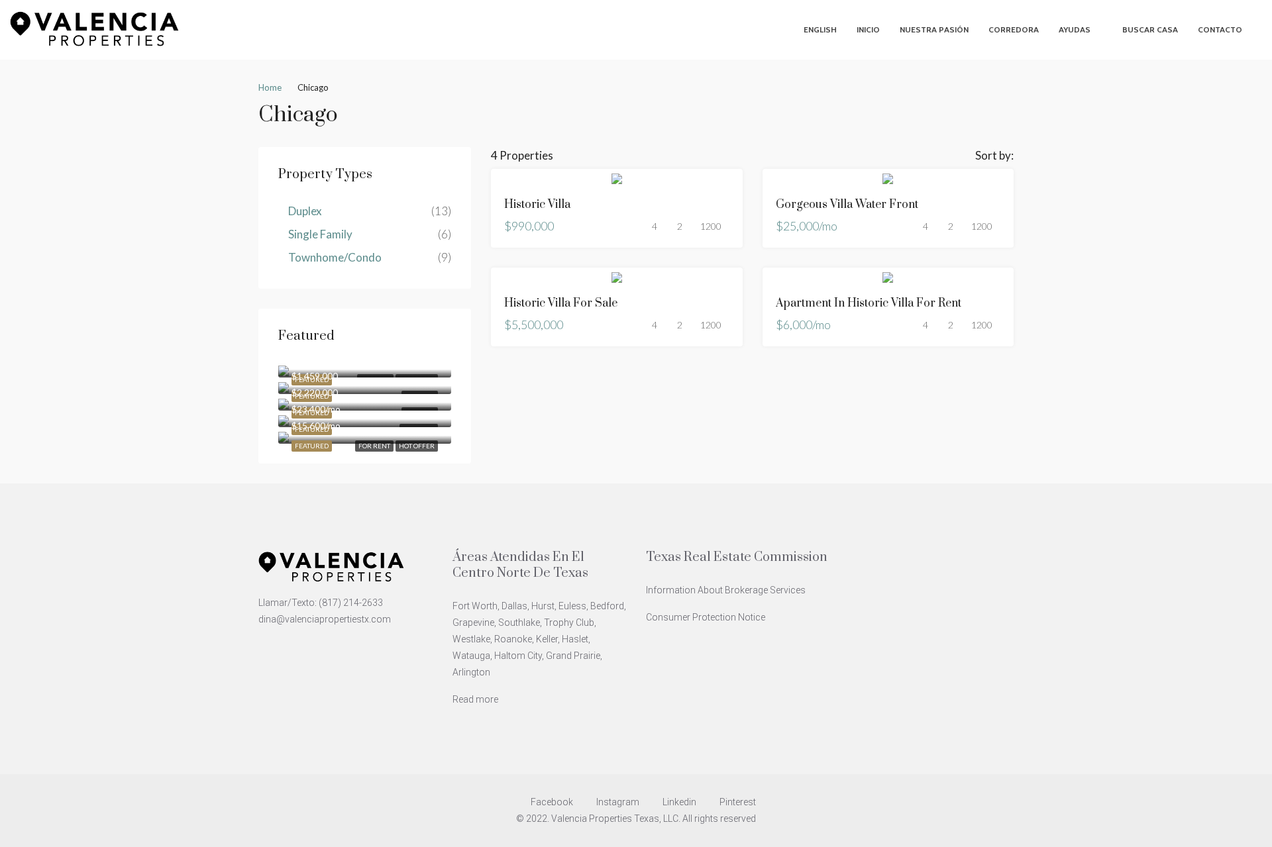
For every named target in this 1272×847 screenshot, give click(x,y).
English (820, 29)
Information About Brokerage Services (726, 590)
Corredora (1013, 29)
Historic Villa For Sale (560, 303)
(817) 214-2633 (351, 602)
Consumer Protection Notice (705, 617)
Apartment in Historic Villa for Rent (868, 303)
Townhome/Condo (335, 257)
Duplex (305, 211)
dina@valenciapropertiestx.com (324, 619)
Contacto (1220, 29)
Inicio (868, 29)
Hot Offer (417, 446)
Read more (475, 699)
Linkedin (679, 802)
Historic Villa (537, 204)
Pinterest (736, 802)
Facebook (552, 802)
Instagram (617, 802)
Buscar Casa (1150, 29)
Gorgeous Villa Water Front (847, 204)
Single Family (320, 234)
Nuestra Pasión (934, 29)
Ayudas (1074, 29)
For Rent (374, 446)
